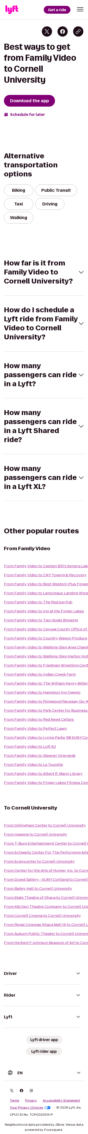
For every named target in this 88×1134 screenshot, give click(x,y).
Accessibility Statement (61, 1100)
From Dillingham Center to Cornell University (45, 825)
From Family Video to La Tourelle (33, 764)
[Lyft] (12, 10)
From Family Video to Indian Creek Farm (40, 674)
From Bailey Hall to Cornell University (38, 888)
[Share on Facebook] (62, 31)
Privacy (31, 1100)
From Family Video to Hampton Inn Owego (42, 692)
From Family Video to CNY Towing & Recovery (45, 574)
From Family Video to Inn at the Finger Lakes (44, 611)
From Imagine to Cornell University (35, 834)
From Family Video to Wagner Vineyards (40, 755)
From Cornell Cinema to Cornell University (42, 915)
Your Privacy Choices (26, 1107)
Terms (14, 1100)
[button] (80, 9)
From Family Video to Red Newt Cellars (39, 719)
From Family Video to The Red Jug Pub (38, 602)
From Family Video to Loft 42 (30, 746)
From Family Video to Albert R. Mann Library (43, 773)
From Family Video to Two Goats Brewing (41, 620)
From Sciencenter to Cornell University (39, 861)
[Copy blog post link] (78, 31)
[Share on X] (47, 31)
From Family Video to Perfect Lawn (35, 728)
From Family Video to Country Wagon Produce (45, 638)
